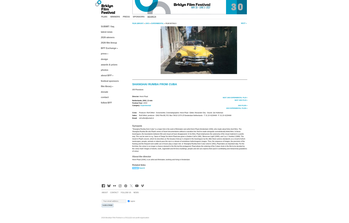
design (104, 59)
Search (151, 17)
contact (105, 97)
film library (106, 86)
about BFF (106, 75)
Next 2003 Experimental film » (235, 97)
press (104, 53)
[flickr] (114, 185)
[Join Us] (103, 185)
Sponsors (139, 17)
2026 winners (108, 37)
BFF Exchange (108, 48)
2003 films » (242, 105)
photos (104, 70)
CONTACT (114, 193)
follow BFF (106, 103)
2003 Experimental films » (236, 108)
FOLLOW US (126, 193)
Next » (244, 23)
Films (104, 17)
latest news (106, 32)
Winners (115, 17)
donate (104, 92)
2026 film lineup (109, 43)
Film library (138, 23)
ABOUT (105, 193)
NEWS (136, 193)
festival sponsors (110, 81)
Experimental (146, 105)
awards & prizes (109, 65)
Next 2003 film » (241, 100)
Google (135, 168)
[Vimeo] (142, 185)
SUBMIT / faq (107, 26)
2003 (147, 23)
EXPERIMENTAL (157, 23)
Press (126, 17)
